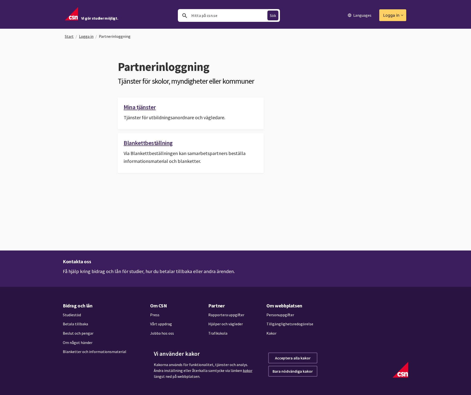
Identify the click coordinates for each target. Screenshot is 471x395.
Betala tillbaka (75, 323)
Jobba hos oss (162, 333)
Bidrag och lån (77, 306)
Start (69, 36)
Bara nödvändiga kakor (293, 371)
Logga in (86, 36)
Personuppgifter (280, 314)
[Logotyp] (400, 370)
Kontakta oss (77, 261)
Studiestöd (72, 314)
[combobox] (229, 15)
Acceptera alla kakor (293, 358)
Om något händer (77, 342)
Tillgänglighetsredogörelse (289, 323)
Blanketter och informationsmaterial (94, 351)
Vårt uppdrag (161, 323)
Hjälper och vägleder (225, 323)
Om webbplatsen (284, 306)
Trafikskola (217, 333)
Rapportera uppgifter (226, 314)
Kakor (271, 333)
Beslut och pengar (78, 333)
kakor (247, 370)
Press (154, 314)
